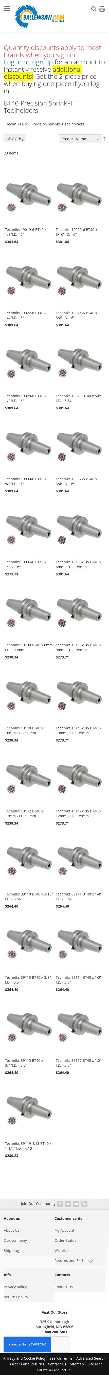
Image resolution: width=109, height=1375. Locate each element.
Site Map (95, 1364)
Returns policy (16, 1296)
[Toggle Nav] (7, 9)
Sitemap (77, 1364)
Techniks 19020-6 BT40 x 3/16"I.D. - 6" (76, 232)
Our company (15, 1240)
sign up (42, 62)
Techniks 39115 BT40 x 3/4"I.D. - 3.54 (24, 1063)
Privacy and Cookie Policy (24, 1358)
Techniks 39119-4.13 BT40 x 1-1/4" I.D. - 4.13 (28, 1146)
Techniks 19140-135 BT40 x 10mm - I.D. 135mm (78, 730)
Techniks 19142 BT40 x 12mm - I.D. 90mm (24, 813)
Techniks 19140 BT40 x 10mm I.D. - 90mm (24, 730)
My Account (64, 1230)
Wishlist (61, 1250)
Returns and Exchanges (75, 1260)
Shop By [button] (15, 138)
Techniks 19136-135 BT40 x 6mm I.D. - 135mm (78, 564)
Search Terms (60, 1358)
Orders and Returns (27, 1364)
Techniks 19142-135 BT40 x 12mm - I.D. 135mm (78, 813)
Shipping (11, 1250)
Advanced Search (91, 1358)
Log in (13, 62)
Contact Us (64, 1286)
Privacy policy (15, 1286)
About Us (11, 1230)
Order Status (65, 1240)
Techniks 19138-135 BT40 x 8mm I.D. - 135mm (78, 647)
